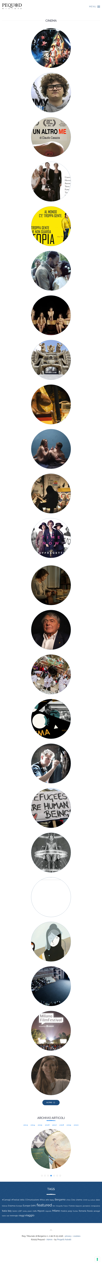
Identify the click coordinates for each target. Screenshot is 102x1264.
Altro (49, 1102)
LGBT (20, 1211)
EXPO (33, 1205)
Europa (19, 1206)
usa (8, 1216)
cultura (92, 1200)
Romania (82, 1211)
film (54, 1206)
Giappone (78, 1206)
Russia (90, 1211)
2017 (54, 1125)
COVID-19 (86, 1200)
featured (44, 1205)
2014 (33, 1125)
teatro (4, 1216)
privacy (68, 1236)
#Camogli (6, 1200)
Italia (4, 1210)
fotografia (59, 1206)
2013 (26, 1125)
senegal (97, 1211)
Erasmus (12, 1206)
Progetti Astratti (64, 1239)
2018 (62, 1125)
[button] (94, 6)
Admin (49, 1239)
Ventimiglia (14, 1216)
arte (47, 1200)
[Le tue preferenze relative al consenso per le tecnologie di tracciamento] (97, 1259)
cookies (76, 1236)
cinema (79, 1200)
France (65, 1206)
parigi (70, 1211)
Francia (72, 1206)
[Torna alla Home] (12, 6)
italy (10, 1211)
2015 (40, 1125)
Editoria (4, 1206)
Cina (73, 1200)
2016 (47, 1125)
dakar (98, 1200)
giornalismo (86, 1206)
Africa (42, 1200)
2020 (76, 1125)
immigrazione (95, 1206)
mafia (35, 1211)
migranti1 (48, 1211)
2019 (69, 1125)
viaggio (29, 1215)
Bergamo (60, 1199)
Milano (56, 1210)
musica (64, 1211)
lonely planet (27, 1211)
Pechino (75, 1211)
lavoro (14, 1211)
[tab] (42, 1175)
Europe (26, 1205)
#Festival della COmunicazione (25, 1200)
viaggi (21, 1215)
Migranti (40, 1211)
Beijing (52, 1200)
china (68, 1200)
